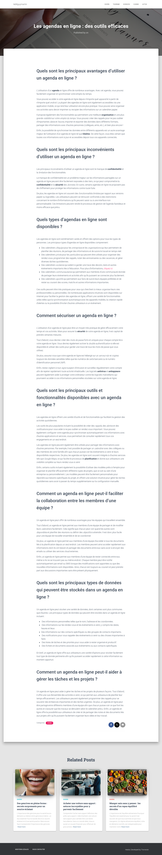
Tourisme (116, 4)
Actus (144, 4)
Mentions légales (22, 849)
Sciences (126, 4)
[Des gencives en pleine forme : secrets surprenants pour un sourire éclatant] (34, 782)
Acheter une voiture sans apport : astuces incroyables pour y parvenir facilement (79, 806)
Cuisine (136, 4)
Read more (21, 827)
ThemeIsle (145, 850)
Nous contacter (38, 849)
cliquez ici (108, 268)
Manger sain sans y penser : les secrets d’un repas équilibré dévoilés (125, 806)
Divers (107, 4)
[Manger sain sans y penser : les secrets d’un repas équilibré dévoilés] (127, 782)
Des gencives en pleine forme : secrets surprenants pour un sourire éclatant (32, 806)
